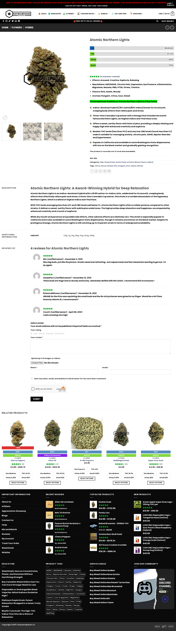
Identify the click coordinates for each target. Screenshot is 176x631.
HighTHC (69, 590)
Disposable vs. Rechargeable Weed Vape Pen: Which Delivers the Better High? (20, 592)
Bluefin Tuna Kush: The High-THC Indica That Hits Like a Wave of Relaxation (18, 614)
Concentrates (87, 14)
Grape (72, 586)
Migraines (75, 598)
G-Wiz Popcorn (87, 460)
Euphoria (77, 582)
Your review (37, 337)
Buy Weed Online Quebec (102, 570)
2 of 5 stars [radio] (35, 333)
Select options (17, 483)
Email (105, 367)
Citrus (97, 166)
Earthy (68, 582)
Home (5, 27)
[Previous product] (172, 27)
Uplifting (50, 613)
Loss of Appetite (61, 598)
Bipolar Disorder (60, 574)
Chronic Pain (52, 578)
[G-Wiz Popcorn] (87, 433)
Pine (115, 166)
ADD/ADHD (58, 570)
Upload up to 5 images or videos (45, 358)
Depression (51, 582)
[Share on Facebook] (92, 171)
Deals (43, 14)
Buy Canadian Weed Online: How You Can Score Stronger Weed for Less (20, 583)
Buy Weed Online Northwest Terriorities (110, 582)
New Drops (56, 14)
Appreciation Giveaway (14, 511)
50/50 (49, 570)
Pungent (121, 166)
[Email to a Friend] (101, 171)
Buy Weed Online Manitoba (103, 594)
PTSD (78, 602)
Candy (82, 574)
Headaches (51, 590)
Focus (57, 586)
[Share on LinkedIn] (109, 171)
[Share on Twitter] (96, 171)
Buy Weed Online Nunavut (103, 590)
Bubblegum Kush (121, 460)
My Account (8, 538)
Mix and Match (9, 529)
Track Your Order (10, 543)
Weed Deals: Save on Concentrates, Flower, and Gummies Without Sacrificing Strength (20, 574)
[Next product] (167, 27)
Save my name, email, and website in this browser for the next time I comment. (70, 378)
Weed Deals (8, 548)
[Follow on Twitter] (13, 21)
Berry (49, 574)
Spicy (55, 609)
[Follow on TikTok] (10, 21)
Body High (73, 574)
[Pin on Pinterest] (105, 171)
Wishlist (6, 552)
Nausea (65, 602)
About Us (6, 501)
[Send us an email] (16, 21)
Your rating (36, 330)
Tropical (78, 609)
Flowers (70, 14)
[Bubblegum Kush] (121, 433)
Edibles (104, 14)
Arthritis (76, 570)
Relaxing (59, 605)
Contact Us (7, 520)
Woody (140, 166)
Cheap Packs (109, 162)
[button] (157, 21)
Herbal (110, 166)
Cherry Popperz (18, 460)
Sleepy (76, 605)
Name (34, 367)
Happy (79, 586)
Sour (128, 166)
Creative (70, 578)
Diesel (103, 166)
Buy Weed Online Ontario (102, 578)
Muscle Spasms (53, 602)
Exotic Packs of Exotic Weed (127, 162)
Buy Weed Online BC (100, 598)
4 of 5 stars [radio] (49, 333)
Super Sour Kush (155, 460)
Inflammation (68, 594)
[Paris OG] (52, 433)
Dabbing (79, 578)
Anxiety (68, 570)
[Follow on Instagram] (6, 21)
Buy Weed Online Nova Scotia (105, 574)
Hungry (79, 590)
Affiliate (6, 506)
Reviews (6, 534)
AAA (101, 162)
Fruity (65, 586)
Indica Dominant (54, 594)
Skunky (68, 605)
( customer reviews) (110, 76)
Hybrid (29, 27)
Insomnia (81, 594)
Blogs (5, 515)
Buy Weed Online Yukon (102, 602)
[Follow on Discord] (19, 21)
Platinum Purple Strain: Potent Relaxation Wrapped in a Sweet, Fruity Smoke (21, 603)
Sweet (133, 166)
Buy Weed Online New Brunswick (106, 586)
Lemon (49, 598)
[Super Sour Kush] (156, 433)
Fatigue (50, 586)
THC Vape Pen (120, 14)
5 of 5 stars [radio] (59, 333)
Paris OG (52, 460)
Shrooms (137, 14)
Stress (62, 609)
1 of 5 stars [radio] (31, 333)
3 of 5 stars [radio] (41, 333)
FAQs (4, 525)
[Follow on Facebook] (3, 21)
